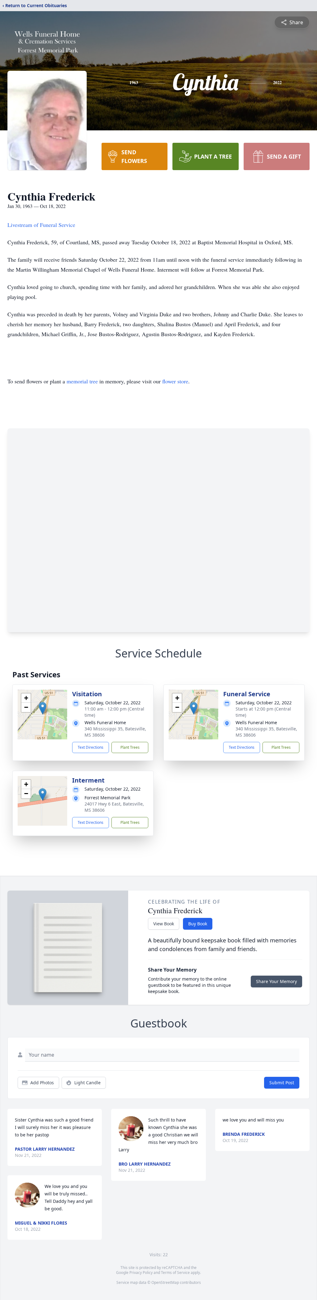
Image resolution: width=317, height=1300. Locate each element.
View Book (163, 924)
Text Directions (90, 747)
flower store (175, 381)
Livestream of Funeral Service (41, 224)
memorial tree (82, 381)
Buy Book (197, 924)
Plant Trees (130, 747)
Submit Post (281, 1083)
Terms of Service (175, 1272)
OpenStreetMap (165, 1282)
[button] (42, 708)
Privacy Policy (141, 1272)
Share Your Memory (276, 981)
